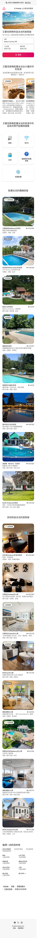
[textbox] (10, 48)
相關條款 (21, 928)
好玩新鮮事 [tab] (29, 849)
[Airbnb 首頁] (3, 8)
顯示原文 (28, 3)
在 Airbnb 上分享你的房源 (23, 8)
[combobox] (18, 41)
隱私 (14, 928)
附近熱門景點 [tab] (18, 849)
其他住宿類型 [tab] (6, 849)
